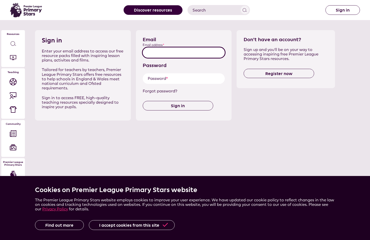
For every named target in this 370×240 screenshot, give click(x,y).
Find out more (59, 225)
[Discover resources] (13, 44)
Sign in (343, 10)
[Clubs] (13, 109)
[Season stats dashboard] (13, 82)
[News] (13, 134)
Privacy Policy (55, 209)
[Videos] (13, 58)
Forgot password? (160, 91)
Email (149, 39)
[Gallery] (13, 147)
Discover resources (153, 10)
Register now (278, 73)
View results (245, 10)
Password (155, 65)
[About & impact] (13, 175)
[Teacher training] (13, 95)
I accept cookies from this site (129, 225)
